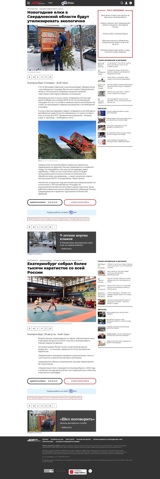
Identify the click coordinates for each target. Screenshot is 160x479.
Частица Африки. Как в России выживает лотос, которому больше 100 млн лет (119, 100)
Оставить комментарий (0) (80, 202)
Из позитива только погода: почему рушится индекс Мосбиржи (119, 133)
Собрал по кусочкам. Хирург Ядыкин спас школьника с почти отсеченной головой (119, 265)
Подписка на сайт (57, 439)
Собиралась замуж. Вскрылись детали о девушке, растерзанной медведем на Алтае (118, 71)
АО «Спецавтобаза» (34, 72)
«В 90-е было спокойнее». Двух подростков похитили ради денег (118, 78)
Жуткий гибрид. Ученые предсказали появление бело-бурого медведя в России (120, 86)
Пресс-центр (70, 439)
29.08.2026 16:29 (32, 260)
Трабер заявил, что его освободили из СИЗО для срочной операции (119, 334)
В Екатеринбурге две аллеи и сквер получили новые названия (115, 51)
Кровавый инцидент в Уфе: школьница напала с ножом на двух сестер (119, 321)
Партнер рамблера (61, 471)
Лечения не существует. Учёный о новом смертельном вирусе (118, 92)
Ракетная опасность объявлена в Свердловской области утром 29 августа (115, 42)
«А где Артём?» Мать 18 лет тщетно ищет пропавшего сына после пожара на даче (119, 64)
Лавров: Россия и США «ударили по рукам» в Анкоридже (119, 341)
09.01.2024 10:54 (32, 9)
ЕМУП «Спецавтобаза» (50, 161)
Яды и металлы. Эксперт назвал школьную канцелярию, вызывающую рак (118, 273)
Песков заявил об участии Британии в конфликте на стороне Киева (119, 119)
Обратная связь (47, 441)
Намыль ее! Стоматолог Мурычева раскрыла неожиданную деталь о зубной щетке (119, 287)
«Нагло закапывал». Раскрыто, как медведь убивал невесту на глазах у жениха (119, 294)
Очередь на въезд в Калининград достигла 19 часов (118, 327)
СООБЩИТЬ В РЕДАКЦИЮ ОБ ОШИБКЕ (67, 441)
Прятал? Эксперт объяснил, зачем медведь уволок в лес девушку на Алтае (118, 280)
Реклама (45, 439)
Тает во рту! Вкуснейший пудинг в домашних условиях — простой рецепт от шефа (118, 301)
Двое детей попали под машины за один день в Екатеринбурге (115, 16)
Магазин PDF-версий (84, 439)
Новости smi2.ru (34, 254)
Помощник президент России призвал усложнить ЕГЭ (117, 126)
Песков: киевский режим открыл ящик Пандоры (118, 112)
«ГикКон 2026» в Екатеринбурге (115, 34)
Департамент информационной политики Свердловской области (49, 323)
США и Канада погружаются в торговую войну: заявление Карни (118, 140)
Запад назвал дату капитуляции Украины (117, 313)
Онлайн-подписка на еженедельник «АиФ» (108, 439)
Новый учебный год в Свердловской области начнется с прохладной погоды (115, 25)
